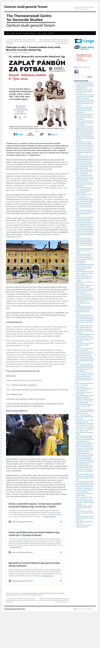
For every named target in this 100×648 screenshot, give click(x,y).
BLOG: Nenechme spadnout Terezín (84, 383)
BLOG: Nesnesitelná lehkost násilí (84, 276)
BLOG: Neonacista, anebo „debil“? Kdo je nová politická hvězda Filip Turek (84, 206)
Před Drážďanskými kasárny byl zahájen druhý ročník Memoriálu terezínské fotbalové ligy (85, 518)
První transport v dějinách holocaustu (84, 448)
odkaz (26, 595)
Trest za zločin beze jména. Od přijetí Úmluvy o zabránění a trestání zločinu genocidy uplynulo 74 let (84, 273)
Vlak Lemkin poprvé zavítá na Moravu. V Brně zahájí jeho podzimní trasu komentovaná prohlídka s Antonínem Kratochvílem (21, 41)
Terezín (56, 593)
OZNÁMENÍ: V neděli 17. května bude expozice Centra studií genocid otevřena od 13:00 (84, 91)
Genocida (18, 33)
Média (30, 593)
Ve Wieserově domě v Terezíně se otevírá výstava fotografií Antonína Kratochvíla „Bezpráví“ (85, 122)
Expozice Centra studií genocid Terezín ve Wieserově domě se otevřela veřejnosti (85, 250)
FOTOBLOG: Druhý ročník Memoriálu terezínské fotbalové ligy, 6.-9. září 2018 (84, 507)
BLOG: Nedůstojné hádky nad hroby (84, 446)
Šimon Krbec (26, 52)
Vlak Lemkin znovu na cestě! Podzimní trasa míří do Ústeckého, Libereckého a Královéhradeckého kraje (84, 239)
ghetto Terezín (49, 593)
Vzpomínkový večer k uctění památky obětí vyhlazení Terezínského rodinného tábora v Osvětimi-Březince (84, 218)
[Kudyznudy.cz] (81, 67)
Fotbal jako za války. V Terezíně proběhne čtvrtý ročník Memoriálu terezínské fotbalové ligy (85, 183)
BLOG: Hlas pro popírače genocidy (84, 436)
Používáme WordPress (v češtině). (84, 609)
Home (8, 33)
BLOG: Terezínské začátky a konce (84, 327)
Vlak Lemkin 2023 (80, 262)
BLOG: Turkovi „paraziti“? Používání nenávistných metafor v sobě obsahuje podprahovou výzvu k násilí (85, 96)
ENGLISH (51, 33)
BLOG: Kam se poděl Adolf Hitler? (84, 437)
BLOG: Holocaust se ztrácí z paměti (84, 170)
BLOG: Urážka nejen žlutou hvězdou (84, 325)
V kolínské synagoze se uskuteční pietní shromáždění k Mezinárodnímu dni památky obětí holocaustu (84, 308)
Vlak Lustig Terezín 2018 (82, 527)
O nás (38, 33)
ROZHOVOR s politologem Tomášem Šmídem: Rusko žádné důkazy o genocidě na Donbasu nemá (85, 299)
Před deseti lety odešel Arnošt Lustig (84, 378)
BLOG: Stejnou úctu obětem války (84, 357)
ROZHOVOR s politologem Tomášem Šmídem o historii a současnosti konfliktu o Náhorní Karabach (85, 400)
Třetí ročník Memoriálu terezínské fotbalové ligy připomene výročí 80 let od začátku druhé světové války (85, 462)
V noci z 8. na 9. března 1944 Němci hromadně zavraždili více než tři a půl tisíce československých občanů (84, 374)
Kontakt (44, 33)
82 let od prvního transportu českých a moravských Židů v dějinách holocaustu (85, 344)
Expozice (26, 33)
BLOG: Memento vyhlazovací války (84, 465)
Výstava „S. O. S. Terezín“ (82, 385)
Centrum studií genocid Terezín (25, 6)
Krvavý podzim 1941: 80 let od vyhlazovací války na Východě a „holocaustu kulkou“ (85, 339)
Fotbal (43, 593)
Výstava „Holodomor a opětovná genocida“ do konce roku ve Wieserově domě (84, 245)
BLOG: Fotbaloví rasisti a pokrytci (84, 364)
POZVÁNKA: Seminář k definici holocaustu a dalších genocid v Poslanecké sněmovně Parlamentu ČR (84, 353)
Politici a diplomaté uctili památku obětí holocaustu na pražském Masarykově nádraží (85, 330)
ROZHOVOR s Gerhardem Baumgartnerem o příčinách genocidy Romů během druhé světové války (85, 411)
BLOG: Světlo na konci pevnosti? (84, 415)
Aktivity (33, 33)
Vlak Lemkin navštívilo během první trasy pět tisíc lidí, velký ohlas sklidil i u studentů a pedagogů (84, 259)
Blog (13, 33)
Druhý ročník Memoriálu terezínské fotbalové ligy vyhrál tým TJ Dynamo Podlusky (84, 512)
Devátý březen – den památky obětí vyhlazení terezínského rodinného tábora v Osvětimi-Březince (84, 490)
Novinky (35, 593)
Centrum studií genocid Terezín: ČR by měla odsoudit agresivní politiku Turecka (85, 406)
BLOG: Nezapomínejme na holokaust (84, 481)
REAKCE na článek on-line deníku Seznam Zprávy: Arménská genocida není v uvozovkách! (85, 290)
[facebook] (76, 73)
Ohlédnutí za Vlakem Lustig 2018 (84, 525)
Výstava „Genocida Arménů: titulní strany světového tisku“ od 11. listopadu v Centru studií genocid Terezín (84, 498)
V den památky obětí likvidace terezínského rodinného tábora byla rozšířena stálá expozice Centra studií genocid (85, 484)
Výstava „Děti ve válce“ (81, 387)
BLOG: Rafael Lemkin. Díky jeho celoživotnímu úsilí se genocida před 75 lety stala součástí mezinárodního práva (85, 227)
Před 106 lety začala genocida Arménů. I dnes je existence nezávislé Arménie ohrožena (85, 360)
